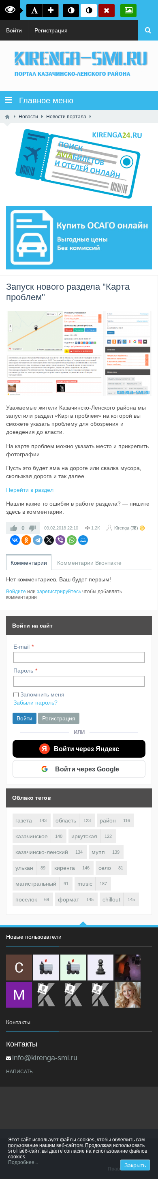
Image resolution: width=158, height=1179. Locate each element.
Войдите (16, 591)
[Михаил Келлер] (19, 995)
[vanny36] (128, 995)
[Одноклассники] (26, 540)
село (104, 868)
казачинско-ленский (41, 852)
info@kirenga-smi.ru (44, 1058)
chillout (111, 899)
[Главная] (7, 116)
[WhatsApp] (72, 540)
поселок (26, 899)
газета (23, 820)
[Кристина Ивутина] (100, 995)
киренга (64, 868)
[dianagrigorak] (128, 967)
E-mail (21, 646)
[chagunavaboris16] (100, 967)
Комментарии (29, 563)
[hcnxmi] (73, 967)
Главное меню (42, 100)
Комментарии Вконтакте (89, 563)
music (84, 883)
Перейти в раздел (29, 490)
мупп (98, 852)
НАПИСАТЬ (19, 1071)
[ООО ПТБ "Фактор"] (73, 995)
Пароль (23, 670)
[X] (49, 540)
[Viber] (60, 540)
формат (68, 899)
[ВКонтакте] (15, 540)
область (66, 820)
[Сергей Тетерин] (19, 967)
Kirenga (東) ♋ (129, 527)
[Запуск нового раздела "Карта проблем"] (79, 353)
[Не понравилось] (32, 528)
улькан (24, 868)
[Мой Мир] (83, 540)
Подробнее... (23, 1162)
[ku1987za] (46, 967)
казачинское (31, 836)
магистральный (35, 883)
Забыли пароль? (35, 702)
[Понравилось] (13, 528)
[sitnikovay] (46, 995)
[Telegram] (38, 540)
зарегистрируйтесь (59, 591)
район (108, 820)
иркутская (84, 836)
